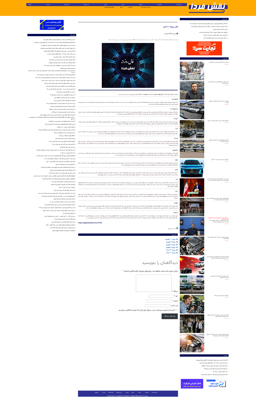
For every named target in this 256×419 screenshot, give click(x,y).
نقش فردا (150, 94)
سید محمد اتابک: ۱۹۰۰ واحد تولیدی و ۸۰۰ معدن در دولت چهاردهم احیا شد (218, 220)
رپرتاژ (121, 7)
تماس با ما (130, 7)
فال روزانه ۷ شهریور (172, 247)
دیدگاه (175, 291)
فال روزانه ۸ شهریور (172, 244)
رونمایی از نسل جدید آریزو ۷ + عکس (220, 159)
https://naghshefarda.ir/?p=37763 (90, 223)
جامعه (141, 4)
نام (176, 296)
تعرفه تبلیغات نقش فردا (109, 7)
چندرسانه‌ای (66, 4)
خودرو (123, 4)
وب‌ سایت (174, 305)
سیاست (48, 4)
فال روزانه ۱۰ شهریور (171, 239)
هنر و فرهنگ (86, 4)
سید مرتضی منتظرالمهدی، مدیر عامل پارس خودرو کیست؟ (218, 82)
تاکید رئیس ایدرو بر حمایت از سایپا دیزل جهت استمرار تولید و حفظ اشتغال (218, 315)
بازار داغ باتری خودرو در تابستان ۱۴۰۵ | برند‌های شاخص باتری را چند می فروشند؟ (217, 335)
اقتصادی (160, 4)
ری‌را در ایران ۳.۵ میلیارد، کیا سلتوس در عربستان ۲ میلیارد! (219, 276)
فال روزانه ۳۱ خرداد (172, 250)
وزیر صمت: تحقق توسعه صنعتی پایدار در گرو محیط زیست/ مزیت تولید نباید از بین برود (218, 179)
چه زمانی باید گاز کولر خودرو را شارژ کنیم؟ (219, 62)
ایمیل (175, 300)
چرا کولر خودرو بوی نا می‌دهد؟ (221, 295)
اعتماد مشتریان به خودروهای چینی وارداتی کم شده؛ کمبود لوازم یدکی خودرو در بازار (218, 257)
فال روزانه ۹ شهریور (172, 242)
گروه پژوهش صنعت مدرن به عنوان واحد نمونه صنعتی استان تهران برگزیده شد (217, 199)
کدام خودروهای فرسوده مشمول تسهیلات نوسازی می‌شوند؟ (219, 140)
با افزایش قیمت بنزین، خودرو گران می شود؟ (218, 121)
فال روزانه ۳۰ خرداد (172, 252)
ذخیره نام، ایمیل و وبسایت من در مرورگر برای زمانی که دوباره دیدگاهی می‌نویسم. (146, 310)
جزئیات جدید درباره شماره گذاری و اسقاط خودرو (219, 101)
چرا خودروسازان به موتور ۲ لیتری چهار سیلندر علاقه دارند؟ (218, 237)
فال (169, 229)
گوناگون (29, 4)
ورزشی (105, 4)
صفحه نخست (178, 4)
